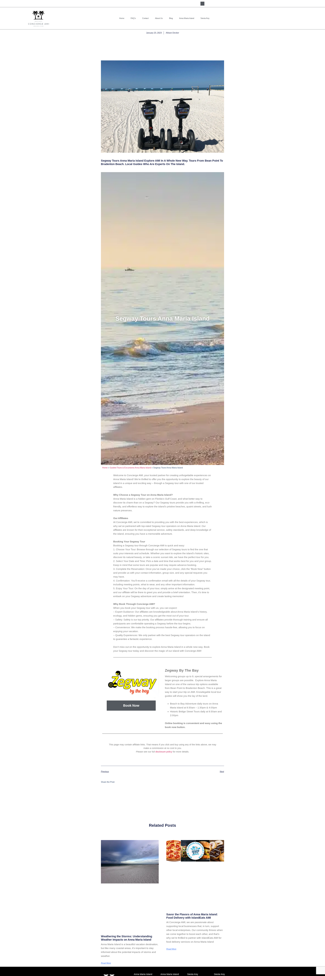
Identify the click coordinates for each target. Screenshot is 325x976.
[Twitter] (221, 3)
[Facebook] (209, 3)
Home (121, 18)
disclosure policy (163, 751)
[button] (202, 4)
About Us (159, 18)
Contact (145, 18)
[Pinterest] (226, 3)
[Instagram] (215, 3)
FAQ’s (133, 18)
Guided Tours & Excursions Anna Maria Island (130, 468)
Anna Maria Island (186, 18)
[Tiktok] (232, 3)
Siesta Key (204, 18)
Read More (106, 963)
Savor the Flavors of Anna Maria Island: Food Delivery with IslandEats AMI (192, 916)
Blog (171, 18)
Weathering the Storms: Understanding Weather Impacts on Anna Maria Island (126, 938)
